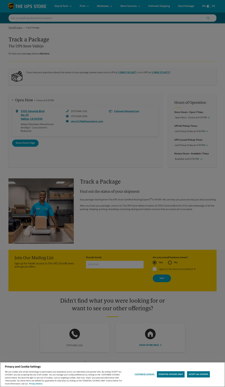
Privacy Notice (35, 384)
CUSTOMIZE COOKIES (144, 374)
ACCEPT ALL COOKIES (198, 374)
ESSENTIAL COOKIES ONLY (171, 374)
